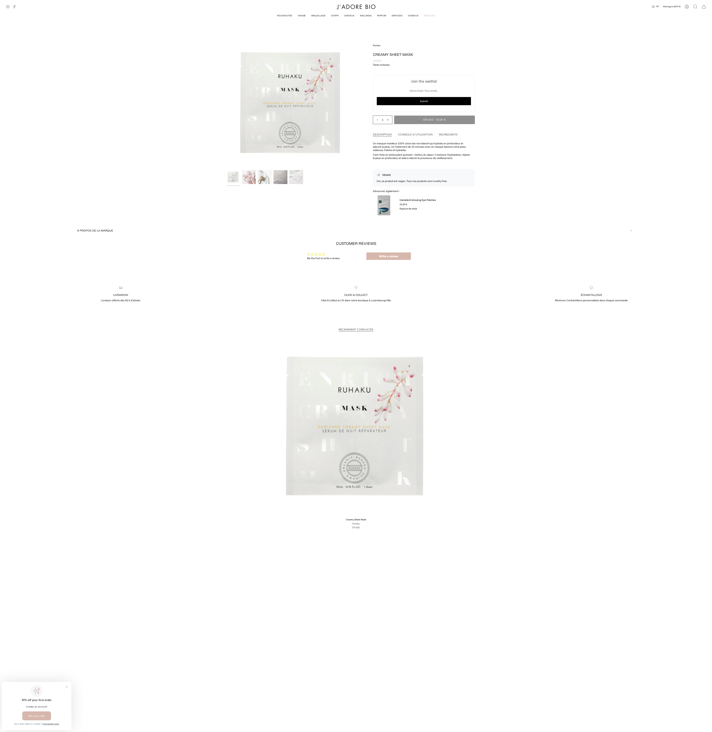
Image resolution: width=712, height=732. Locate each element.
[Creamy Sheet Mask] (356, 427)
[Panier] (704, 7)
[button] (284, 16)
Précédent (226, 103)
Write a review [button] (388, 256)
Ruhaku (376, 45)
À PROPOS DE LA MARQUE (95, 230)
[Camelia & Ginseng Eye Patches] (384, 205)
